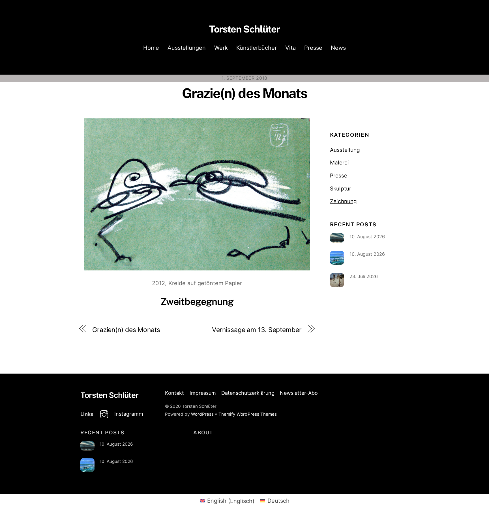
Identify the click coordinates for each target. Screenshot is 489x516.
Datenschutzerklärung (247, 393)
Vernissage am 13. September (257, 330)
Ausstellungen (187, 47)
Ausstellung (345, 150)
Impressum (203, 393)
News (338, 47)
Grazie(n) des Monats (244, 93)
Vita (290, 47)
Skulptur (340, 188)
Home (151, 47)
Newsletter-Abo (299, 393)
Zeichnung (343, 201)
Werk (221, 47)
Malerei (339, 162)
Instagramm (128, 414)
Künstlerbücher (256, 47)
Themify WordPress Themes (247, 414)
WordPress (202, 414)
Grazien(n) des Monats (126, 330)
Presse (313, 47)
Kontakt (174, 393)
